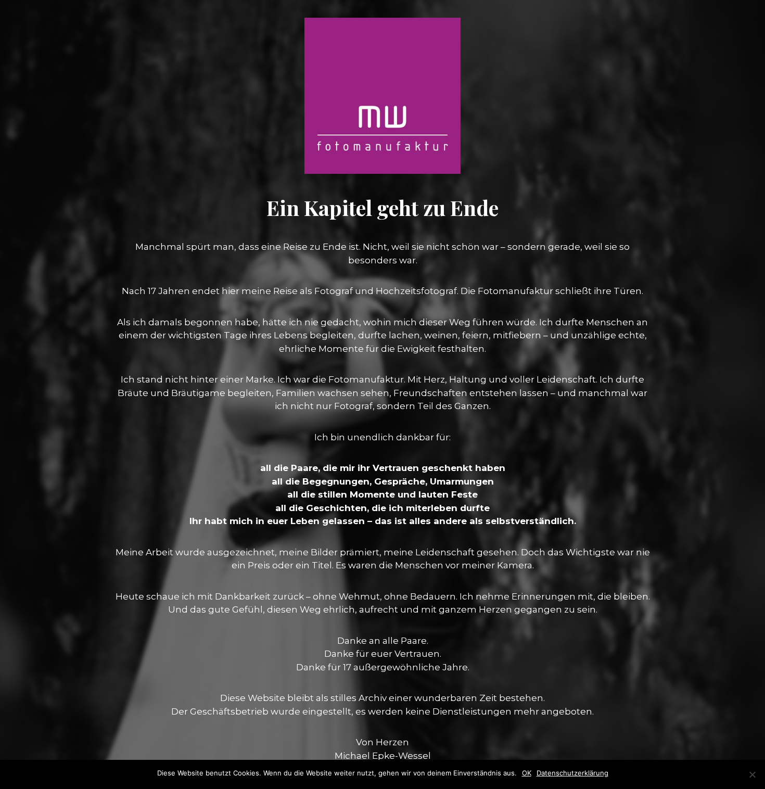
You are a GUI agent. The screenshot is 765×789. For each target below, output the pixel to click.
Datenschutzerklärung (572, 773)
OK (526, 773)
